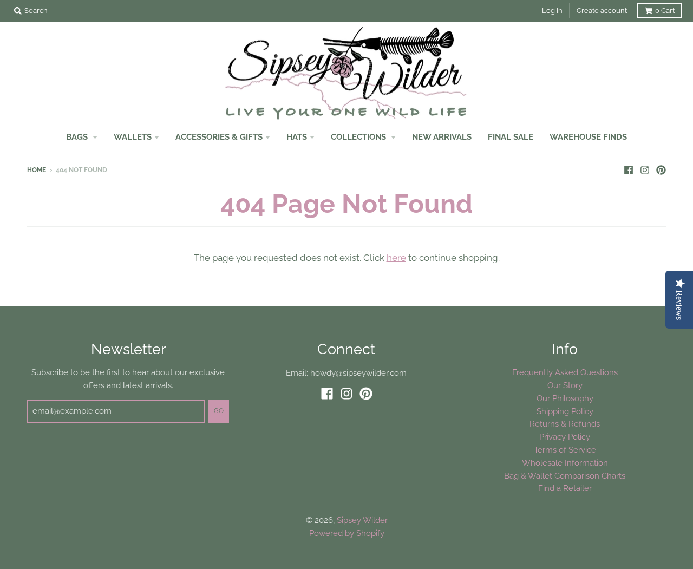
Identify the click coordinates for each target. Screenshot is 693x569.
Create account (602, 10)
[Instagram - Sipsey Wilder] (645, 169)
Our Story (565, 385)
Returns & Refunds (564, 423)
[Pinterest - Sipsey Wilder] (661, 169)
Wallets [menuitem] (133, 136)
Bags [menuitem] (78, 136)
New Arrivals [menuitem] (442, 136)
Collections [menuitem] (359, 136)
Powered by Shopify (346, 533)
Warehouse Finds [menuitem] (588, 136)
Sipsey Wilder (362, 520)
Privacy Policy (564, 436)
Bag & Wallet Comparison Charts (564, 475)
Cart (665, 10)
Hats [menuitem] (296, 136)
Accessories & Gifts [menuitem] (219, 136)
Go (219, 411)
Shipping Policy (565, 411)
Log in (552, 10)
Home (36, 170)
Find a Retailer (565, 488)
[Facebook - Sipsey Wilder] (628, 169)
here (396, 257)
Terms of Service (565, 449)
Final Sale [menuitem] (510, 136)
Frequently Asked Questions (565, 372)
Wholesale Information (565, 462)
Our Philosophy (565, 398)
